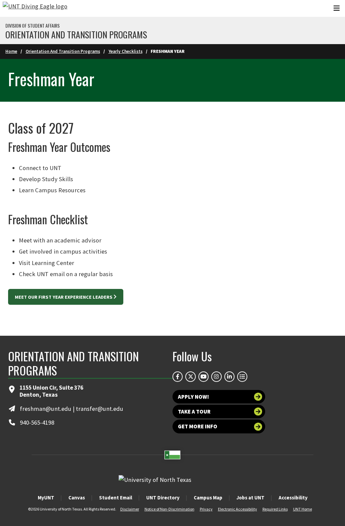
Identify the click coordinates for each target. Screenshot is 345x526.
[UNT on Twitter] (190, 376)
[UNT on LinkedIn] (229, 376)
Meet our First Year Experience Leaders (64, 297)
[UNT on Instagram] (216, 376)
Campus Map (208, 497)
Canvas (76, 497)
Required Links (275, 509)
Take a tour (194, 411)
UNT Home (302, 509)
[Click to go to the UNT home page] (35, 8)
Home (11, 51)
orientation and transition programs (76, 34)
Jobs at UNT (250, 497)
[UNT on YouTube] (203, 376)
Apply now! (193, 396)
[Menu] (337, 8)
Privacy (206, 509)
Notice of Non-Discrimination (169, 509)
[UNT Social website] (242, 376)
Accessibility (293, 497)
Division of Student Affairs (32, 25)
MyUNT (46, 497)
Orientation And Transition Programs (63, 51)
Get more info (197, 426)
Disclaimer (129, 509)
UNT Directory (163, 497)
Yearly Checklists (125, 51)
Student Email (115, 497)
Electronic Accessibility (237, 509)
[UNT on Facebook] (177, 376)
